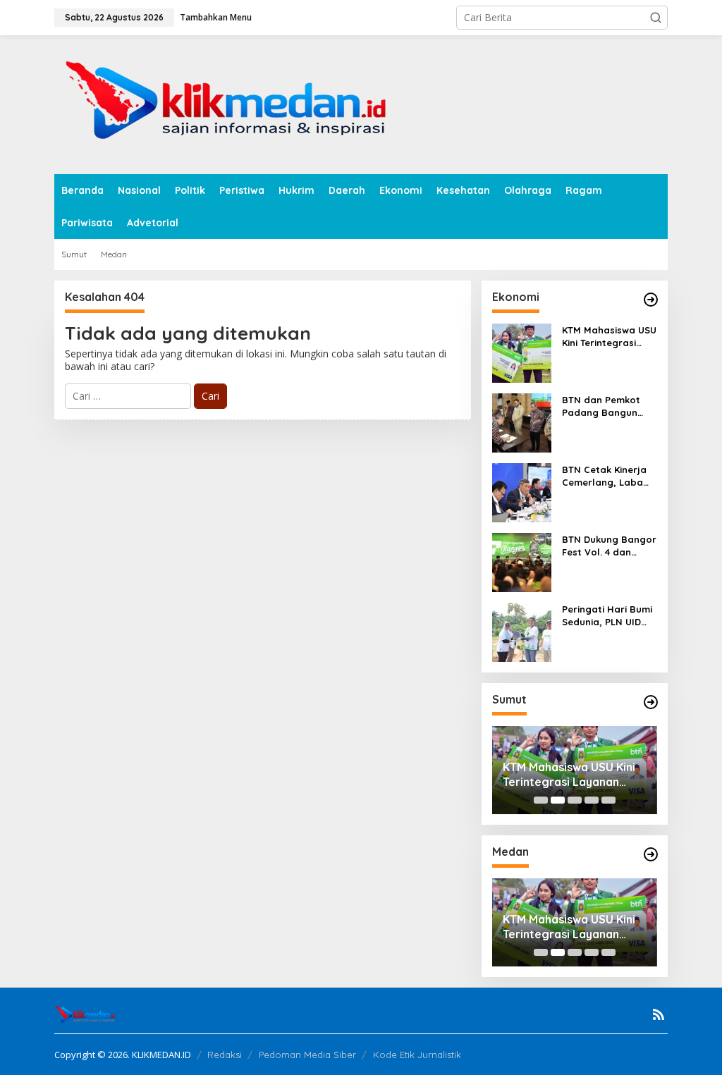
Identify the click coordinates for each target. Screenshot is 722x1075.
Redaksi (224, 1054)
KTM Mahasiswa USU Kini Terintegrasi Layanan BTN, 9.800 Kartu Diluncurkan (609, 336)
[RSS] (658, 1014)
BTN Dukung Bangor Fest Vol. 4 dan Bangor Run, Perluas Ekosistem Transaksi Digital (609, 546)
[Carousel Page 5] (608, 800)
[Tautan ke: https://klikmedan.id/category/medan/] (650, 854)
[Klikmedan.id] (232, 103)
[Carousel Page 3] (575, 800)
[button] (656, 18)
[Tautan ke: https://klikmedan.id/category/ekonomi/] (650, 299)
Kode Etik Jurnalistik (417, 1054)
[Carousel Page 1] (541, 800)
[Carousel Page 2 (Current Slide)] (558, 800)
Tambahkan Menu (216, 17)
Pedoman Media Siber (307, 1054)
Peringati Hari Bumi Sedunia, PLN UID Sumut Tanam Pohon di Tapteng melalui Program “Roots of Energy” (607, 615)
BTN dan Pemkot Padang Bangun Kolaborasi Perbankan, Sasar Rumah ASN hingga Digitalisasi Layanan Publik (609, 406)
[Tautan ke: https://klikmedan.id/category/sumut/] (650, 702)
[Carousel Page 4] (592, 800)
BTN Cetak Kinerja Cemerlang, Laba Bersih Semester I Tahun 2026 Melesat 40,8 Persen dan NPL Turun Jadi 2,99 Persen (608, 476)
